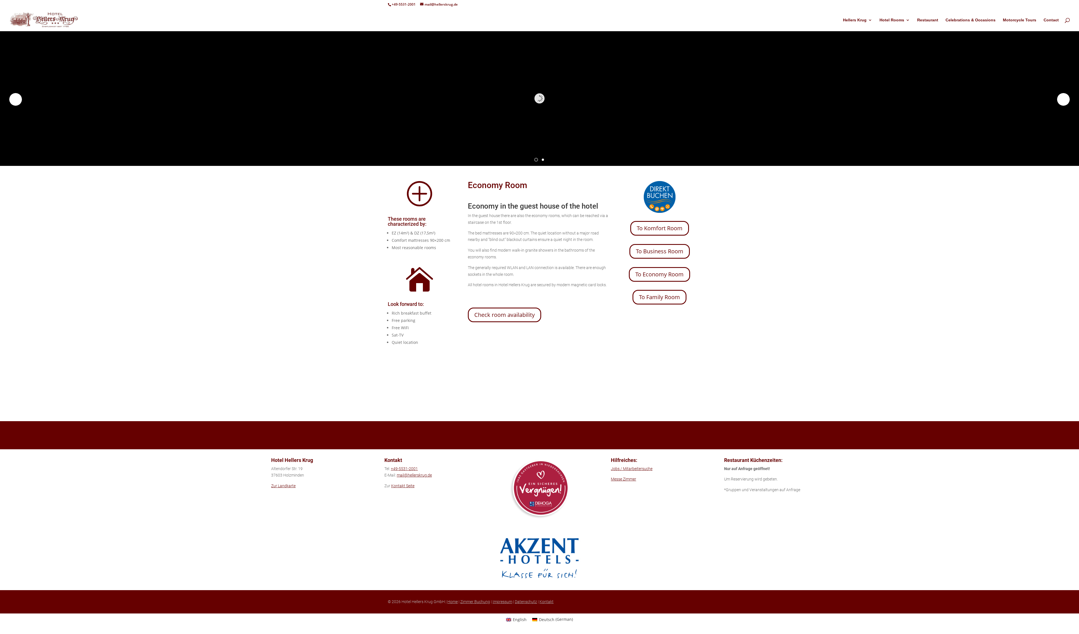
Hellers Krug (855, 20)
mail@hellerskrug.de (414, 475)
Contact (1051, 20)
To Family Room (659, 297)
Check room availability (504, 315)
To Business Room (659, 251)
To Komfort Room (660, 228)
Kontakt (547, 601)
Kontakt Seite (402, 486)
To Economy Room (659, 274)
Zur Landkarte (283, 486)
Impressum (502, 601)
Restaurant (927, 20)
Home (452, 601)
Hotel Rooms (891, 20)
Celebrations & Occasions (971, 20)
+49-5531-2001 (404, 4)
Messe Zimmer (623, 479)
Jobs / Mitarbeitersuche (631, 468)
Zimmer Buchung (475, 601)
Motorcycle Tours (1019, 20)
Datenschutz (526, 601)
